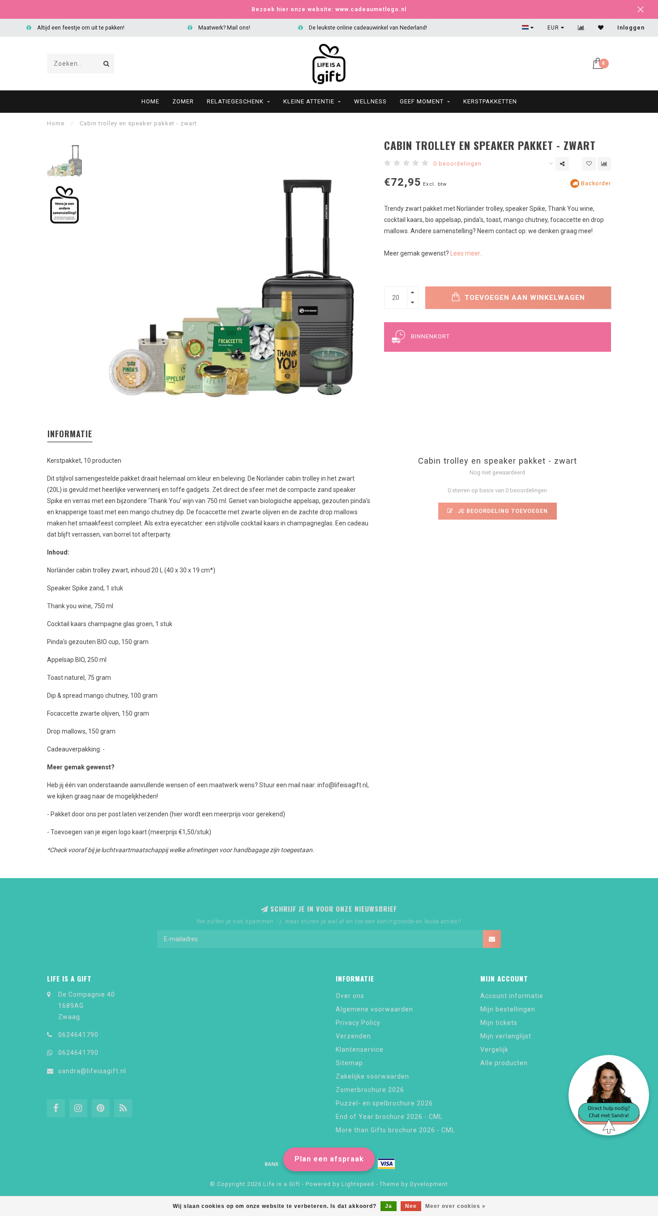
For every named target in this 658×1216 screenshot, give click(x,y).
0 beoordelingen (457, 163)
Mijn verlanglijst (505, 1036)
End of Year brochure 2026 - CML (389, 1116)
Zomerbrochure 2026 (370, 1089)
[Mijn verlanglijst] (601, 28)
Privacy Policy (358, 1022)
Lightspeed (358, 1184)
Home (150, 101)
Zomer (183, 101)
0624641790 (78, 1034)
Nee (411, 1206)
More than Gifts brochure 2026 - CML (395, 1130)
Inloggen (631, 28)
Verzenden (353, 1036)
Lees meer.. (466, 253)
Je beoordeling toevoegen (502, 511)
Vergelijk (494, 1049)
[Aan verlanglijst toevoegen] (589, 164)
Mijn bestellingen (507, 1009)
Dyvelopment (429, 1184)
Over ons (350, 995)
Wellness (370, 101)
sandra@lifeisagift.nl (92, 1071)
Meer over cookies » (455, 1206)
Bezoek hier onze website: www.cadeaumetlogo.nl (329, 9)
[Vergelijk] (581, 28)
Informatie (69, 433)
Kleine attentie (308, 101)
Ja (388, 1206)
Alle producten (504, 1063)
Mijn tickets (498, 1022)
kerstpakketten (490, 101)
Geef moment (422, 101)
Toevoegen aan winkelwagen (523, 298)
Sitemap (349, 1063)
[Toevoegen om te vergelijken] (604, 164)
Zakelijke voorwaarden (372, 1076)
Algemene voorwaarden (374, 1009)
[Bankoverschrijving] (272, 1163)
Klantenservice (360, 1049)
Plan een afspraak (329, 1159)
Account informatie (511, 995)
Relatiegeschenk (235, 101)
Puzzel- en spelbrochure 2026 (384, 1103)
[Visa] (386, 1163)
